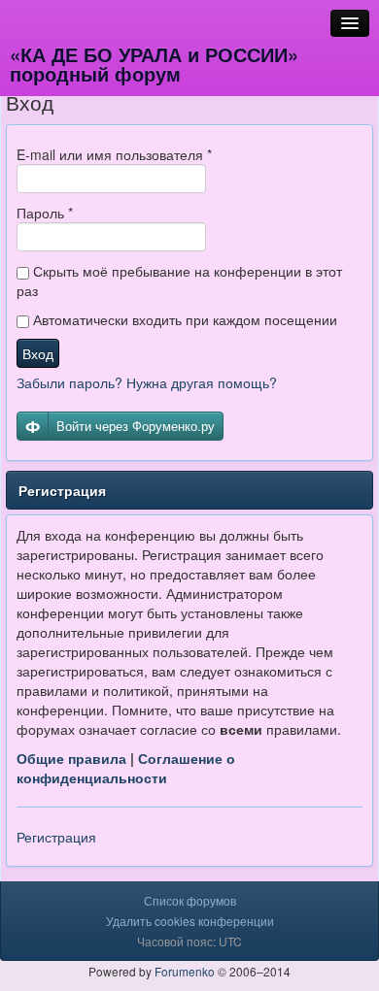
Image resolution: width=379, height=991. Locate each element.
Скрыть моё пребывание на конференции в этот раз (179, 280)
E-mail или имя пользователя (114, 154)
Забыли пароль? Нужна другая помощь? (147, 382)
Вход (37, 353)
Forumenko (185, 971)
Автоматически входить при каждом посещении (183, 319)
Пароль (45, 212)
